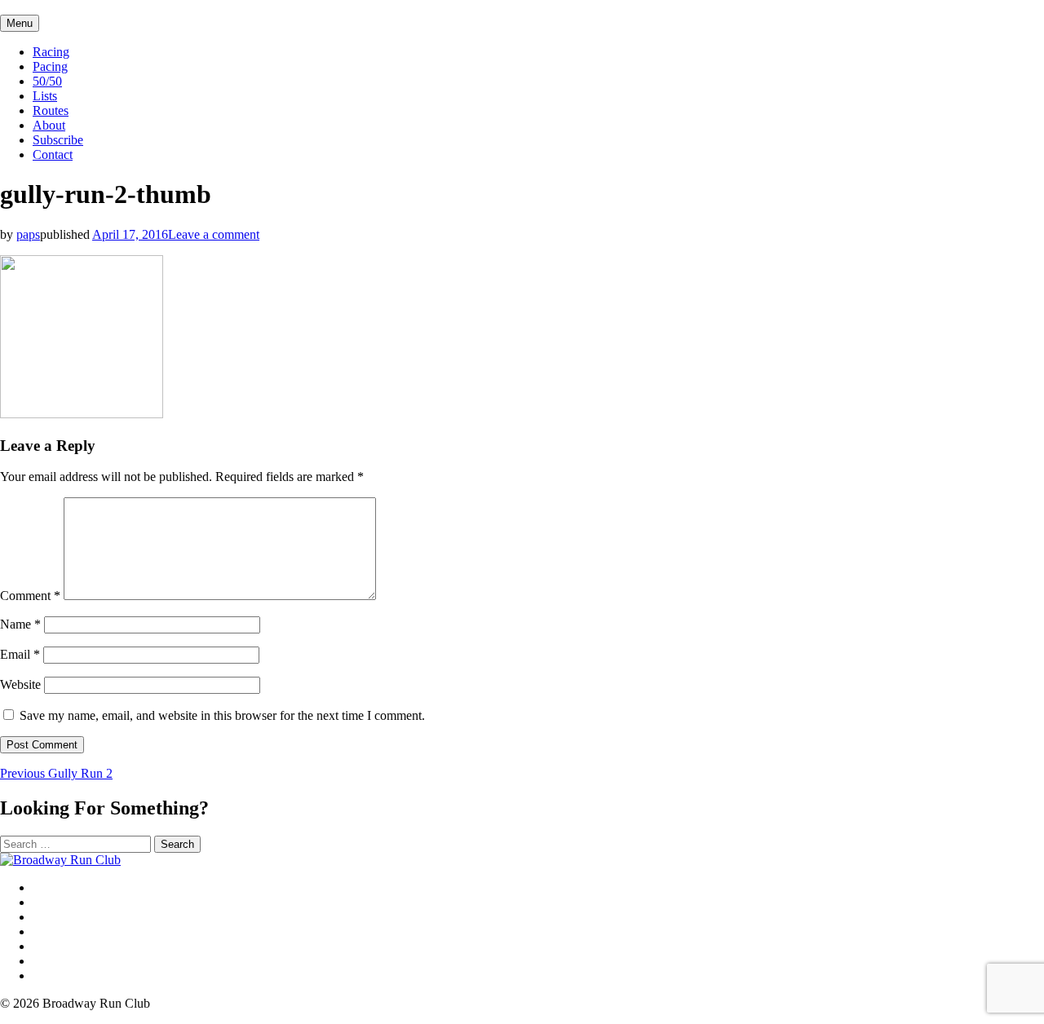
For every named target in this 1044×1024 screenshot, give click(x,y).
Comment (30, 595)
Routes (51, 110)
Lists (45, 96)
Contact (53, 154)
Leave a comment (213, 234)
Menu (20, 23)
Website (20, 684)
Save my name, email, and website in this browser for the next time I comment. (222, 715)
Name (20, 624)
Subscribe (58, 140)
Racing (51, 52)
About (49, 125)
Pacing (50, 66)
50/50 (47, 81)
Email (20, 654)
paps (28, 234)
